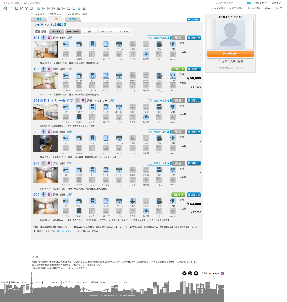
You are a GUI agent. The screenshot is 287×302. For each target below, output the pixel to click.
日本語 (204, 273)
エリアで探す (236, 8)
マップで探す (218, 8)
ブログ (278, 8)
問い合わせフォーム (66, 231)
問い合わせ (230, 53)
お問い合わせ (69, 282)
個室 (90, 31)
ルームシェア (106, 31)
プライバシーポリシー (31, 282)
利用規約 (15, 282)
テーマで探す (254, 8)
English (216, 273)
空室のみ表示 (73, 31)
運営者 (72, 19)
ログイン (276, 2)
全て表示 (56, 31)
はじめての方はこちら (117, 282)
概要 (39, 19)
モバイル (56, 282)
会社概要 (4, 282)
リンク (47, 282)
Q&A (268, 8)
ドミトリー (123, 31)
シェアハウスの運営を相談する (91, 282)
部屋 (56, 19)
